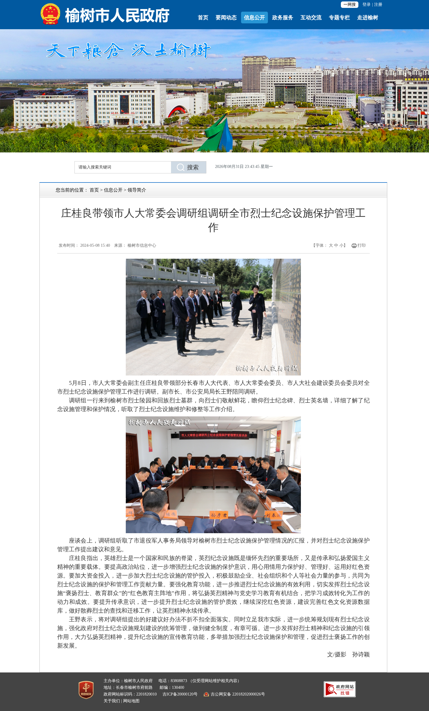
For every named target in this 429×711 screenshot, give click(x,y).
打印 (362, 245)
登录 (366, 4)
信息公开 (254, 17)
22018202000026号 (248, 694)
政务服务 (282, 17)
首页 (203, 17)
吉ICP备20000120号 (180, 694)
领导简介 (137, 189)
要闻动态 (226, 17)
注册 (378, 4)
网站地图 (131, 701)
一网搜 (349, 4)
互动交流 (311, 17)
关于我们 (112, 701)
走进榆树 (367, 17)
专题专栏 (339, 17)
